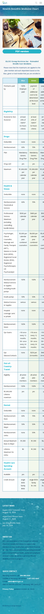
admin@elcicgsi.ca (15, 581)
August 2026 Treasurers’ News (14, 510)
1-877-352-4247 (33, 578)
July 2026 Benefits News (11, 523)
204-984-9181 (25, 575)
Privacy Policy (8, 589)
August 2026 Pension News (13, 516)
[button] (40, 3)
